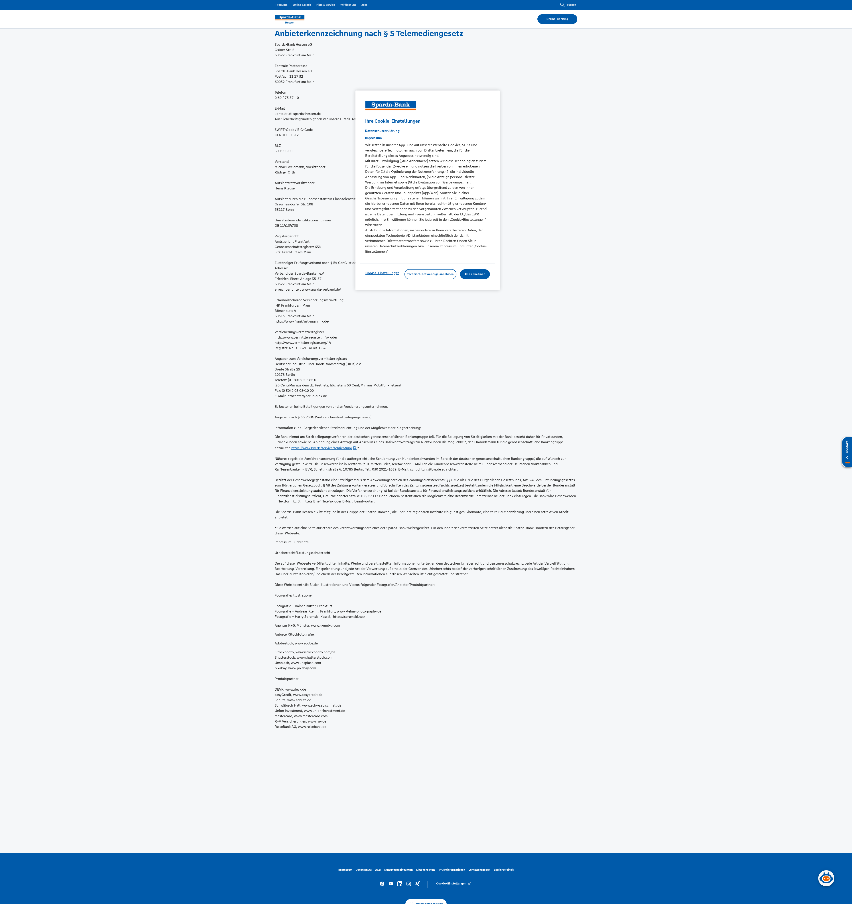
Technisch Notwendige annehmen (430, 274)
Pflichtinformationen (452, 870)
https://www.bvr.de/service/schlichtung (321, 448)
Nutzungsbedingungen (398, 870)
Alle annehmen (475, 274)
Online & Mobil (302, 5)
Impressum (345, 870)
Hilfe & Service (325, 5)
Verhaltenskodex (479, 870)
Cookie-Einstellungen (382, 273)
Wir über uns (348, 5)
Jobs (364, 5)
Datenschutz (364, 870)
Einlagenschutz (425, 870)
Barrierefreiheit (504, 870)
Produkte (282, 5)
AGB (378, 870)
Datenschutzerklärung (382, 130)
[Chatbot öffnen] (826, 878)
